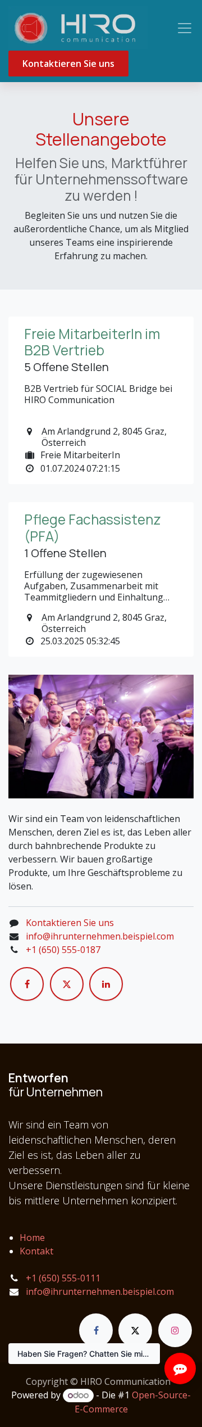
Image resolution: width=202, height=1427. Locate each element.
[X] (67, 984)
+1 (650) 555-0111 (63, 1278)
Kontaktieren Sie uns (68, 63)
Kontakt (36, 1251)
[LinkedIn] (106, 984)
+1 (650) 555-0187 (63, 949)
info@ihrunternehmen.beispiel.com (100, 936)
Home (32, 1237)
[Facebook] (27, 984)
